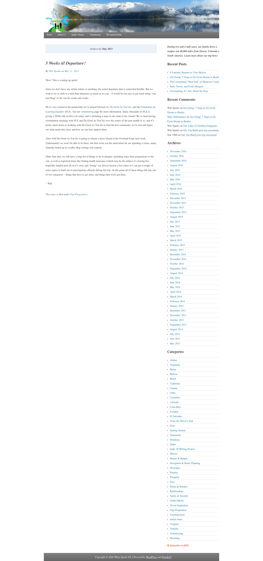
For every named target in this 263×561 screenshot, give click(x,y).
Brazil (173, 378)
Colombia (175, 397)
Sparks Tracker (77, 34)
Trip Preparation (78, 194)
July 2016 (175, 170)
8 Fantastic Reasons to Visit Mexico (188, 72)
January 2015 (176, 249)
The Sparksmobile (113, 34)
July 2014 (175, 277)
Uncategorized (177, 514)
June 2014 (175, 282)
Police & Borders (178, 486)
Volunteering (95, 34)
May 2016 (175, 179)
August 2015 (176, 216)
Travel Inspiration (179, 505)
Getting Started (177, 430)
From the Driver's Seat (181, 421)
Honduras (175, 439)
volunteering (87, 111)
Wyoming (175, 538)
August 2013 (176, 329)
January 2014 (176, 306)
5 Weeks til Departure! (66, 63)
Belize (173, 369)
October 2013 (177, 320)
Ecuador (174, 411)
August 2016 (176, 165)
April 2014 (175, 291)
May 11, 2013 (72, 71)
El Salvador (176, 416)
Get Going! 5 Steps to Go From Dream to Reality (195, 77)
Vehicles (174, 528)
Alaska (173, 360)
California (175, 383)
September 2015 (178, 212)
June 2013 (175, 338)
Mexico (173, 453)
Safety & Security (179, 495)
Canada (173, 388)
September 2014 (178, 268)
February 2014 (177, 301)
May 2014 (175, 287)
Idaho (173, 444)
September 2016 (178, 160)
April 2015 (175, 235)
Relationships (176, 491)
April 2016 (175, 184)
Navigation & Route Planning (185, 463)
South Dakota (177, 500)
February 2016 (177, 193)
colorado (174, 402)
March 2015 (176, 240)
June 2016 (175, 174)
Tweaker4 (166, 557)
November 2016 (178, 151)
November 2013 (178, 315)
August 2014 (176, 273)
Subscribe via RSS (179, 545)
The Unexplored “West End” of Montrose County (195, 81)
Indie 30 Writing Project (182, 449)
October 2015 (177, 207)
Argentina (175, 364)
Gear (172, 425)
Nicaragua (175, 467)
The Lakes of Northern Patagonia (200, 125)
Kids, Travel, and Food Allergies (186, 86)
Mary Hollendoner (176, 116)
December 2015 (178, 198)
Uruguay (174, 524)
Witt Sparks (55, 71)
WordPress (151, 557)
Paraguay (174, 477)
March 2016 (176, 188)
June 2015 (175, 226)
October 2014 (177, 263)
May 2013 (175, 343)
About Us (61, 34)
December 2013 (178, 310)
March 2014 (176, 296)
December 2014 (178, 254)
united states (176, 519)
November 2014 (178, 259)
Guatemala (175, 435)
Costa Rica (175, 407)
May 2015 (175, 231)
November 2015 (178, 202)
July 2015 (175, 221)
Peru (172, 482)
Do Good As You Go (120, 107)
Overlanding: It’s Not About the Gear (189, 91)
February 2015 (177, 245)
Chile (172, 392)
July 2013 (175, 334)
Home (49, 34)
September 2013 (178, 324)
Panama (174, 472)
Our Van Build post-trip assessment (201, 130)
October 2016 (177, 156)
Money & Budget (178, 458)
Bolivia (173, 374)
